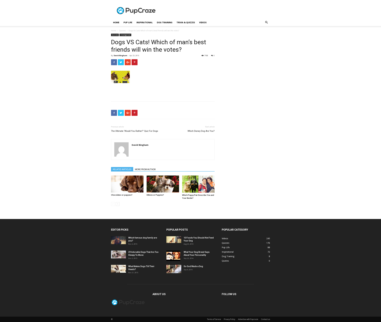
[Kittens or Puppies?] (163, 184)
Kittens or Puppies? (155, 195)
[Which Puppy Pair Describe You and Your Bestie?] (198, 184)
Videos (203, 22)
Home (113, 30)
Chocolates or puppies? (121, 195)
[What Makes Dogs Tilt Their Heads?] (118, 269)
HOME (116, 22)
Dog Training (164, 22)
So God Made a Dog (193, 266)
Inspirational (144, 22)
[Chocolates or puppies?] (127, 184)
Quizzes (122, 30)
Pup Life (128, 22)
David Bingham (120, 55)
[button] (266, 22)
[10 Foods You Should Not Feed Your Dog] (173, 239)
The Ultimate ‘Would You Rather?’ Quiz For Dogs (134, 131)
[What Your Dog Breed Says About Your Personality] (173, 256)
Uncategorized (125, 35)
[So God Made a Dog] (173, 269)
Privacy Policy (229, 319)
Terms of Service (214, 319)
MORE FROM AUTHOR (145, 169)
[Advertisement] (216, 11)
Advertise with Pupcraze (248, 319)
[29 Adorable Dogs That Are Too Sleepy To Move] (118, 254)
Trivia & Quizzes (186, 22)
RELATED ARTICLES (122, 169)
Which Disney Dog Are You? (201, 131)
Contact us (265, 319)
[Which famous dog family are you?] (118, 240)
